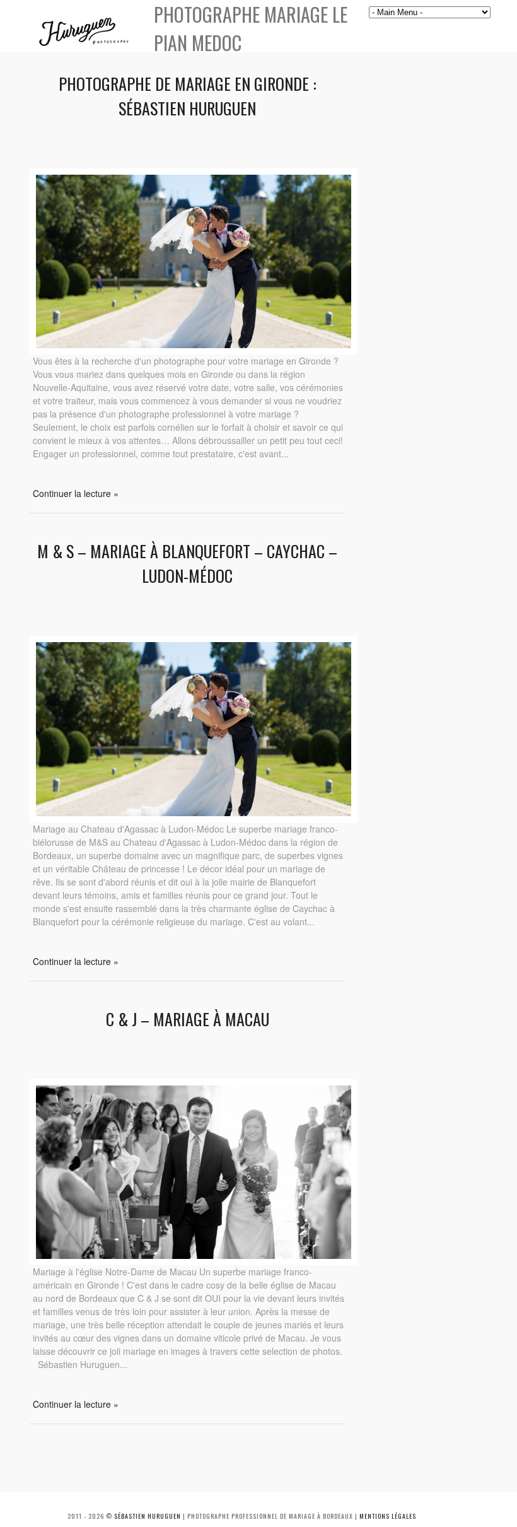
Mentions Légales (387, 1516)
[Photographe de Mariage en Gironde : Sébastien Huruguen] (193, 350)
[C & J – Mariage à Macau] (193, 1261)
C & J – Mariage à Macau (187, 1019)
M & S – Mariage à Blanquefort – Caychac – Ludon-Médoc (187, 563)
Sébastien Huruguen (147, 1516)
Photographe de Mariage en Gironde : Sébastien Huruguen (188, 95)
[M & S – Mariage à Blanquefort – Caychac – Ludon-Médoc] (193, 818)
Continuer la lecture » (76, 493)
